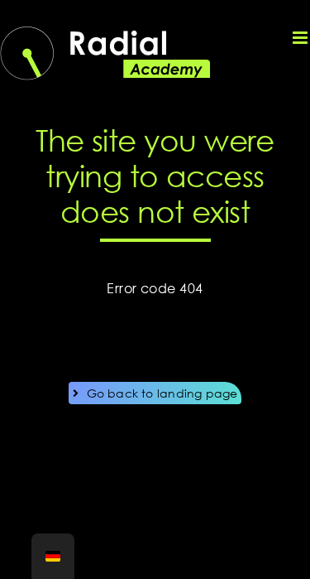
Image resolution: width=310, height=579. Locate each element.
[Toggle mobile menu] (301, 37)
